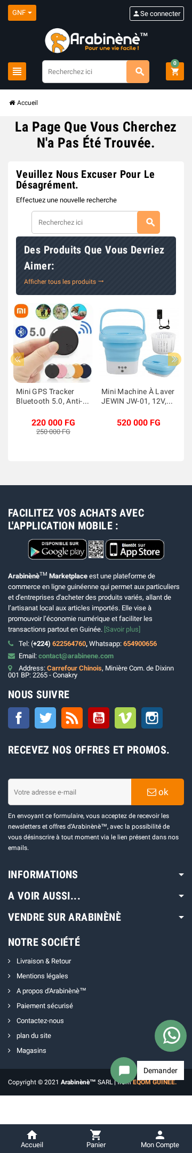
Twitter (45, 718)
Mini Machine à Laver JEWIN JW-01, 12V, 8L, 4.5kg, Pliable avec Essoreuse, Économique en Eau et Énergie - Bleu (138, 397)
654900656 (140, 644)
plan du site (33, 1036)
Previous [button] (17, 359)
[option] (53, 370)
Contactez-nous (39, 1021)
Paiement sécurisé (44, 1006)
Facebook (18, 718)
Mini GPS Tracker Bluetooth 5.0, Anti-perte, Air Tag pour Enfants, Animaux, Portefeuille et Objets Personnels (52, 397)
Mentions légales (41, 976)
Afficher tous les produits (64, 281)
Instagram (152, 718)
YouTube (98, 718)
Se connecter (156, 14)
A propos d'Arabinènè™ (50, 991)
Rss (72, 718)
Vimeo (125, 718)
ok (162, 792)
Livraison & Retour (43, 961)
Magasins (30, 1050)
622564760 (69, 644)
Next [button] (174, 359)
